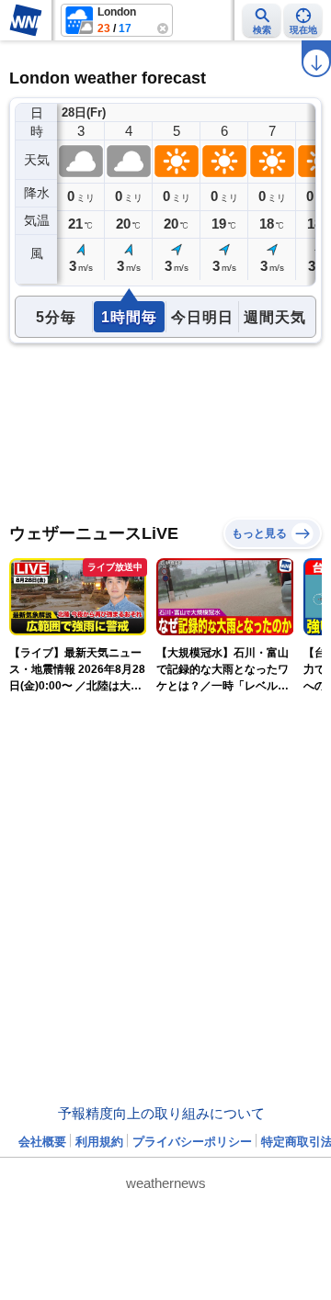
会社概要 (42, 1142)
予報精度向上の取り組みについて (161, 1113)
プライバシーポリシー (192, 1142)
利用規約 (99, 1142)
